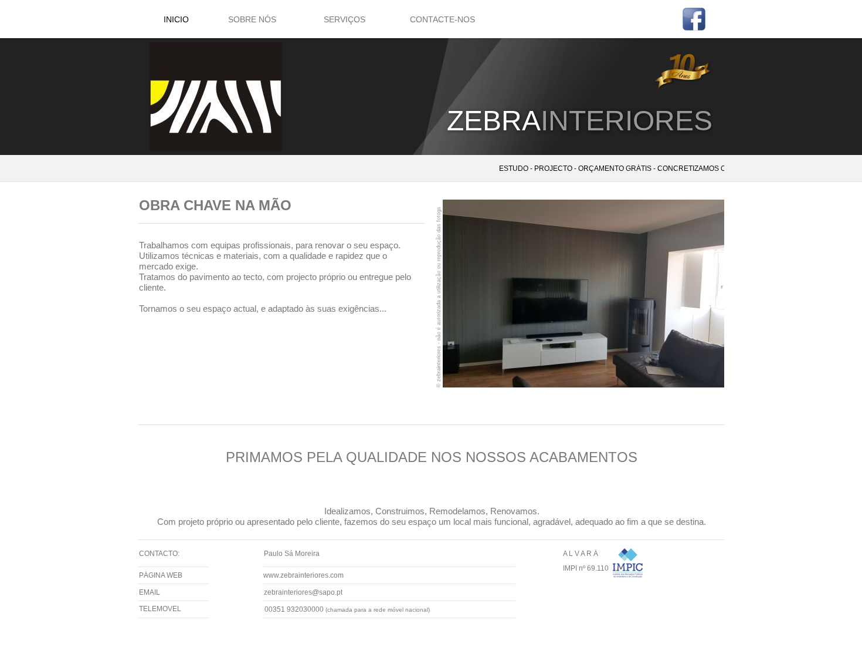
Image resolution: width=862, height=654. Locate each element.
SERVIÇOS (344, 19)
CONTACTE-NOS (442, 19)
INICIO (176, 19)
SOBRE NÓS (252, 19)
